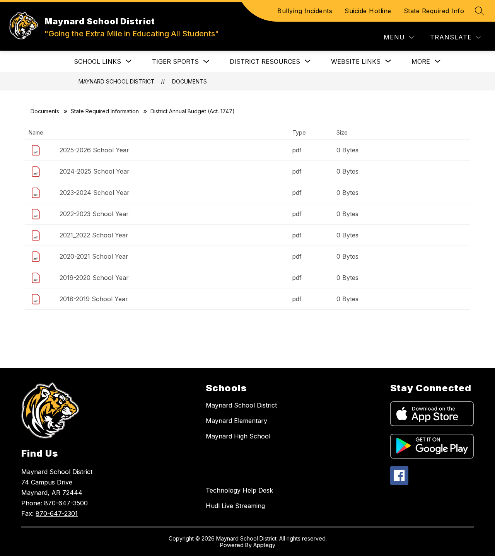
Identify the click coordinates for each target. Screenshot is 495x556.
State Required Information (105, 111)
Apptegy (264, 545)
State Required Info (434, 11)
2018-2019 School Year (94, 299)
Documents (189, 81)
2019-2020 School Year (94, 277)
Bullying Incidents (304, 11)
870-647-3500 (66, 503)
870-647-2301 (57, 513)
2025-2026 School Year (94, 150)
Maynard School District (117, 81)
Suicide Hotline (368, 11)
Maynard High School (238, 436)
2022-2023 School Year (94, 214)
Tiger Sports (175, 61)
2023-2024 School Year (95, 192)
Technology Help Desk (239, 490)
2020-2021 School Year (94, 256)
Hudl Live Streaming (235, 506)
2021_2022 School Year (94, 235)
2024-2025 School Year (95, 171)
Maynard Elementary (236, 421)
